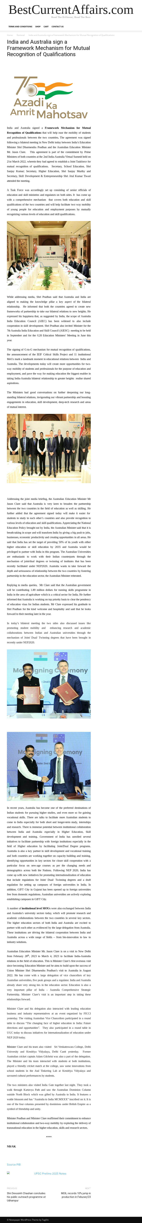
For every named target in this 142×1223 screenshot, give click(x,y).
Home (10, 35)
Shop (38, 26)
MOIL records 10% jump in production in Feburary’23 (76, 1195)
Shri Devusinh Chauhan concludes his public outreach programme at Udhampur (26, 1197)
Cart (46, 26)
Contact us (58, 26)
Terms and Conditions (20, 26)
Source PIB (14, 1164)
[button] (131, 26)
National (21, 35)
